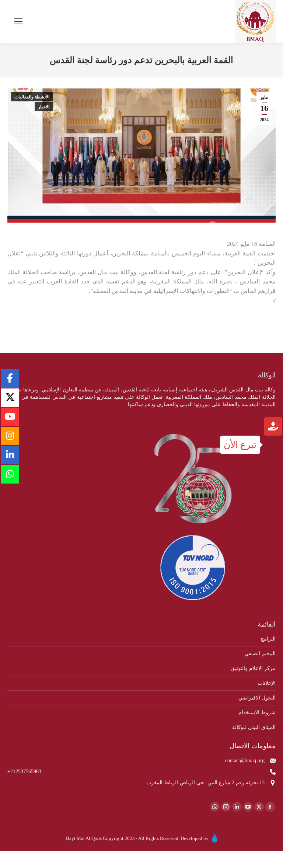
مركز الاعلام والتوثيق (253, 668)
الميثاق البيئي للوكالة (254, 727)
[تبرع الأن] (273, 427)
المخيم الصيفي (260, 653)
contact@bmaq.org (245, 760)
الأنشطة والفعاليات (31, 97)
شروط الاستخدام (257, 712)
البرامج (268, 639)
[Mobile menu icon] (18, 21)
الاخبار (43, 106)
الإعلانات (267, 683)
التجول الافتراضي (257, 698)
